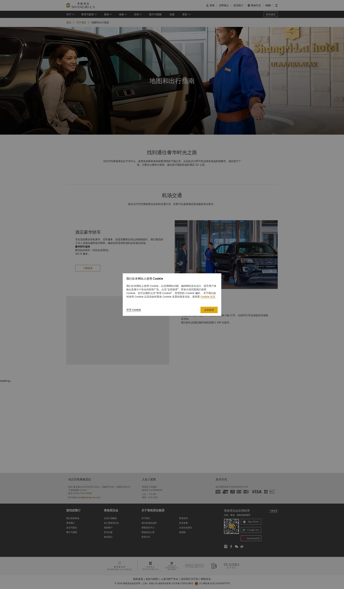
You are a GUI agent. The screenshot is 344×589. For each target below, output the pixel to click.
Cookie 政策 (207, 296)
